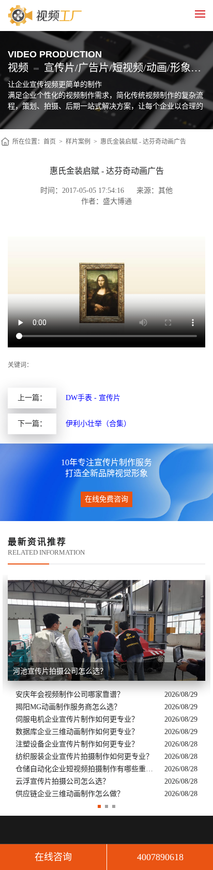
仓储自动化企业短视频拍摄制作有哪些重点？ (87, 769)
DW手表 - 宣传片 (93, 398)
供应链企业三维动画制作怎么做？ (70, 794)
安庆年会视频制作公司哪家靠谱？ (70, 694)
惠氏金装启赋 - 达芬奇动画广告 (143, 141)
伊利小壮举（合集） (98, 424)
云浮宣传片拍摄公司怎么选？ (63, 781)
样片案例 (78, 141)
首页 (49, 141)
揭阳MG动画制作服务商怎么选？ (68, 707)
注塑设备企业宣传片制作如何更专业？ (77, 744)
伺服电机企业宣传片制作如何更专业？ (77, 719)
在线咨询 (53, 857)
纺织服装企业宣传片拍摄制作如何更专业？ (84, 756)
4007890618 (160, 857)
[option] (106, 687)
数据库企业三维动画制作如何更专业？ (77, 732)
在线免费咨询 (106, 499)
